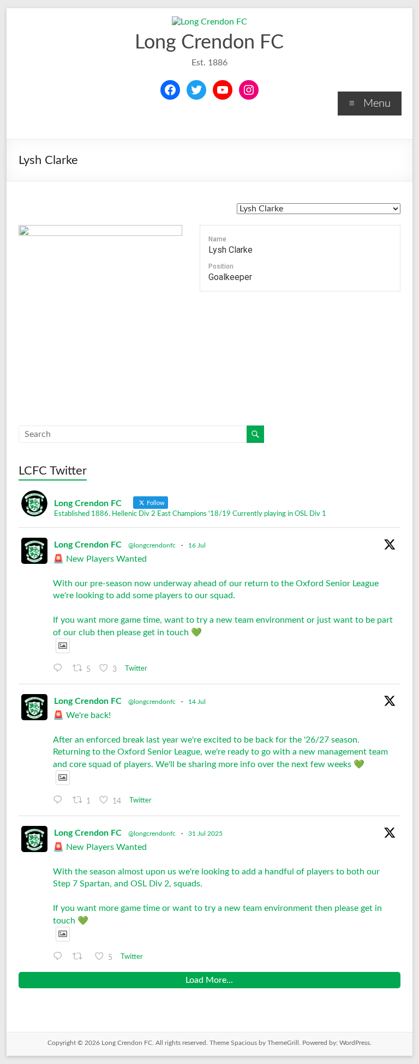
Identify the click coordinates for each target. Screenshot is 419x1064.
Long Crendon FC (209, 42)
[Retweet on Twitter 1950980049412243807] (81, 957)
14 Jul (197, 701)
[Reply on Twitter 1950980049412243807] (60, 957)
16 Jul (197, 545)
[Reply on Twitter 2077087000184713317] (60, 800)
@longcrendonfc (152, 545)
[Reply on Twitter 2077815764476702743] (60, 668)
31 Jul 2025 (205, 833)
